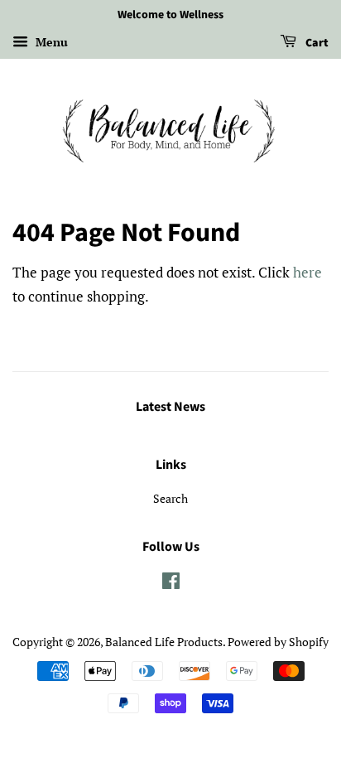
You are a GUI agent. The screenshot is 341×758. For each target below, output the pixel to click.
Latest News (170, 407)
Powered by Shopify (278, 641)
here (307, 272)
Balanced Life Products (164, 641)
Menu (50, 42)
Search (170, 498)
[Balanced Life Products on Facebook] (170, 583)
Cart (316, 43)
